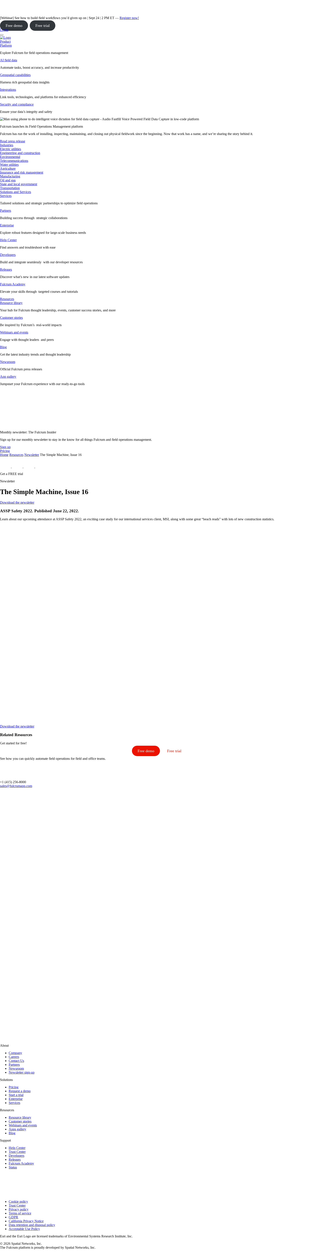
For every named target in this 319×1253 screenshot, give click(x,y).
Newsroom (7, 362)
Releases (6, 269)
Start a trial (16, 1095)
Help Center (8, 240)
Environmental (10, 157)
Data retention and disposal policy (32, 1225)
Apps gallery (17, 1129)
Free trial (42, 25)
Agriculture (8, 168)
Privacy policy (18, 1209)
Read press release (12, 141)
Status (13, 1167)
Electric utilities (10, 149)
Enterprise (7, 225)
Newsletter (31, 455)
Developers (8, 255)
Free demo (14, 25)
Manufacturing (10, 176)
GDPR (13, 1217)
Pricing (13, 1087)
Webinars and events (14, 332)
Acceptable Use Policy (24, 1229)
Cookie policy (18, 1201)
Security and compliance (17, 104)
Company (15, 1053)
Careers (14, 1057)
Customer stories (11, 317)
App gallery (8, 376)
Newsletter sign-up (22, 1072)
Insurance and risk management (21, 172)
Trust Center (17, 1152)
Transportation (10, 188)
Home (4, 455)
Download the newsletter (17, 502)
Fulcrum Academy (12, 284)
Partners (5, 210)
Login (4, 30)
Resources (16, 455)
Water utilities (9, 164)
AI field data (8, 60)
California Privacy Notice (26, 1221)
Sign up (5, 447)
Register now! (129, 18)
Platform (6, 45)
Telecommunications (14, 161)
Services (6, 196)
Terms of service (20, 1213)
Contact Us (16, 1061)
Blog (3, 347)
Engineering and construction (20, 153)
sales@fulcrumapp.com (16, 786)
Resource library (11, 303)
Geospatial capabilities (15, 75)
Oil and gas (8, 180)
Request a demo (20, 1091)
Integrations (8, 89)
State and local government (18, 184)
